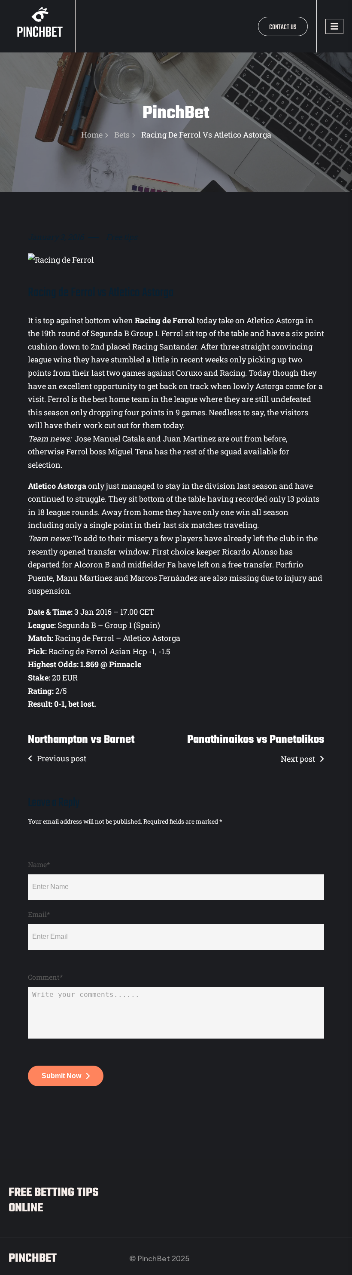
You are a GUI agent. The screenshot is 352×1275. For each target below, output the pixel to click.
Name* (39, 864)
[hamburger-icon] (334, 26)
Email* (39, 914)
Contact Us (283, 27)
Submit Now (61, 1075)
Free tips (121, 237)
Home (92, 134)
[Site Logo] (42, 25)
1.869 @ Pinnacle (110, 664)
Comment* (45, 977)
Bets (122, 134)
